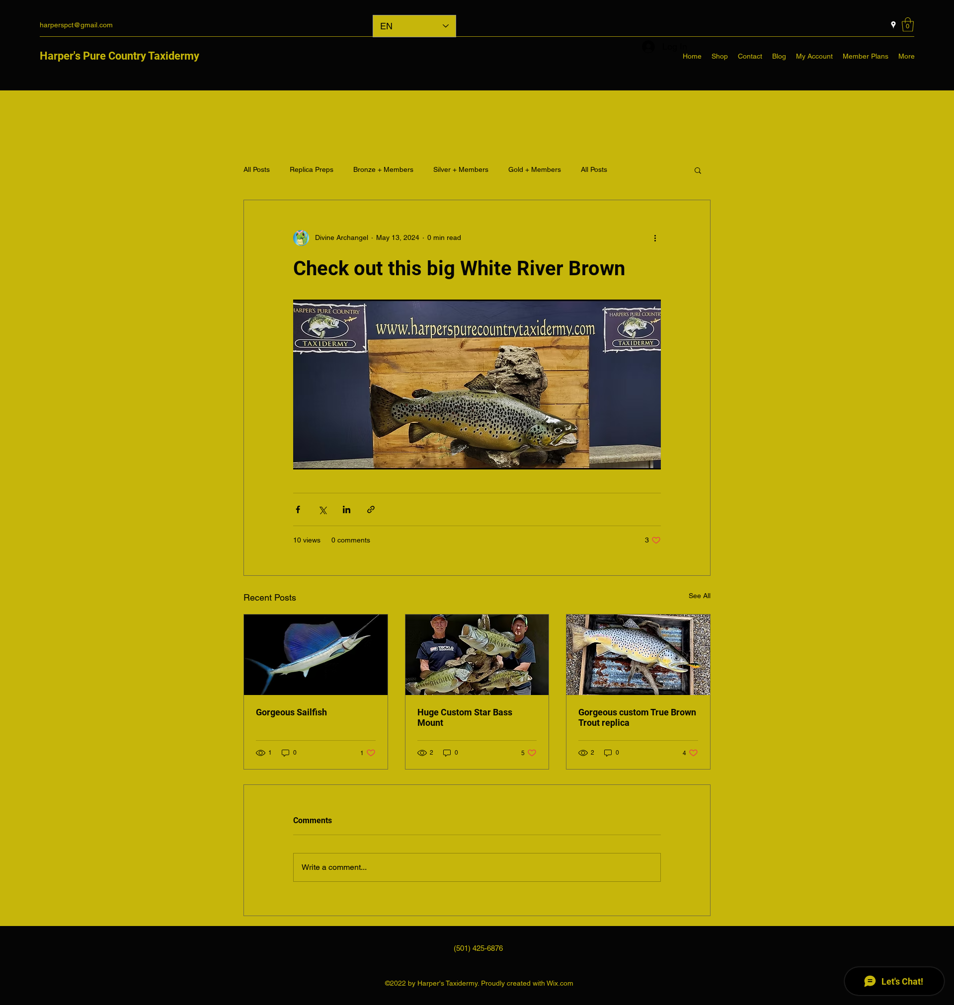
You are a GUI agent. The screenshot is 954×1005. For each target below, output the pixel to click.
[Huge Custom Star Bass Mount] (477, 655)
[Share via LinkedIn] (346, 509)
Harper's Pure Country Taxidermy (119, 56)
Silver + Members (460, 169)
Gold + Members (534, 169)
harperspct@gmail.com (76, 25)
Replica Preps (311, 169)
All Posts (256, 169)
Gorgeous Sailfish (291, 712)
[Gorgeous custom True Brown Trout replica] (638, 655)
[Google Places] (893, 25)
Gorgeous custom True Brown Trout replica (637, 717)
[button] (908, 24)
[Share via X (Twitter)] (322, 509)
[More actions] (655, 238)
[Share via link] (371, 509)
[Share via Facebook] (298, 509)
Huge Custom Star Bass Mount (464, 717)
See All (700, 596)
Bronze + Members (383, 169)
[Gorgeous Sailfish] (316, 655)
